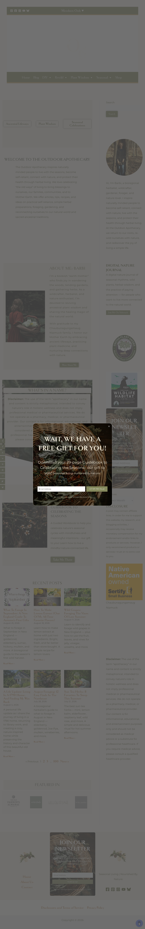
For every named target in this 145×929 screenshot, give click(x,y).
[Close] (109, 426)
